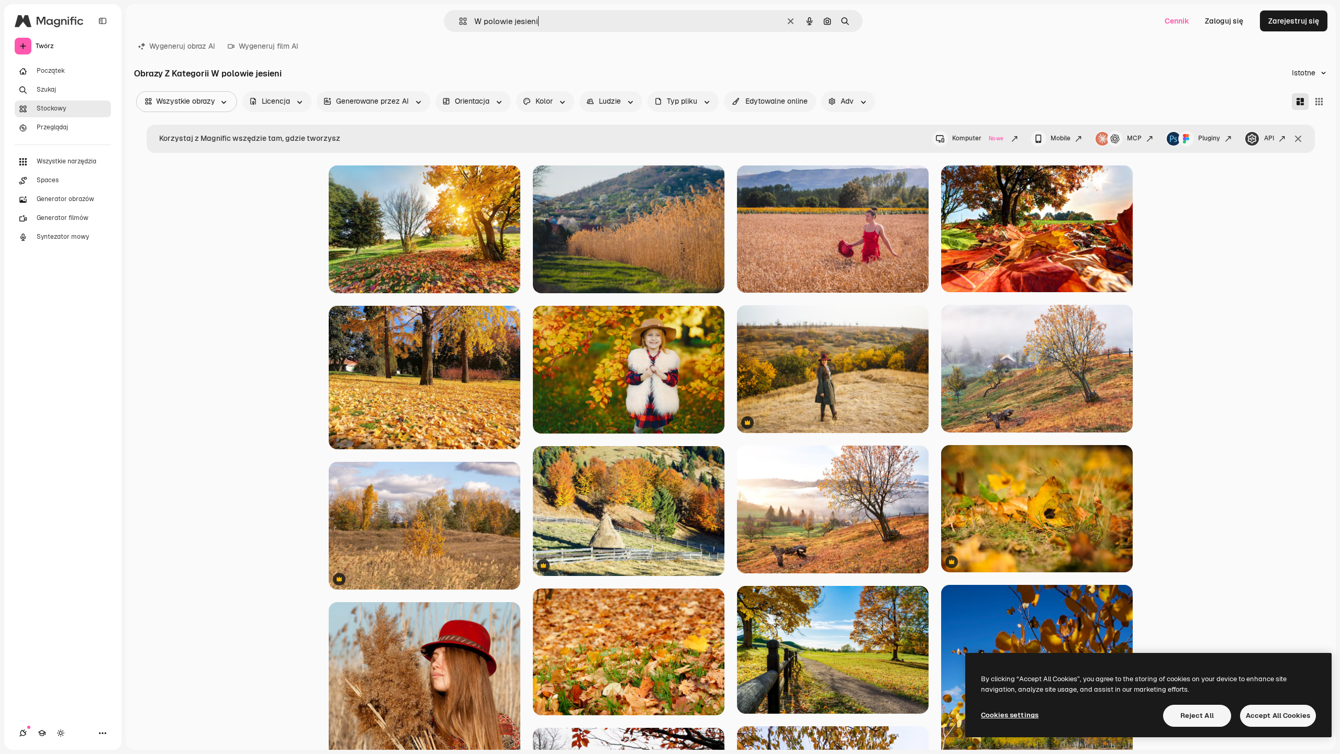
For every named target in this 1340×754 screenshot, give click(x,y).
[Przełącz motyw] (60, 733)
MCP (1134, 138)
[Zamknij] (1298, 139)
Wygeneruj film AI (268, 46)
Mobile (1060, 138)
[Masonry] (1300, 101)
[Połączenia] (23, 733)
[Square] (1319, 101)
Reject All (1197, 715)
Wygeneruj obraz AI (182, 46)
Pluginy (1209, 138)
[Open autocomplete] (458, 21)
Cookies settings (1009, 715)
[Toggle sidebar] (102, 21)
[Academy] (42, 733)
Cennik (1177, 21)
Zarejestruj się (1293, 21)
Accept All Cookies (1278, 715)
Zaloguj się (1224, 21)
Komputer (977, 138)
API (1269, 138)
